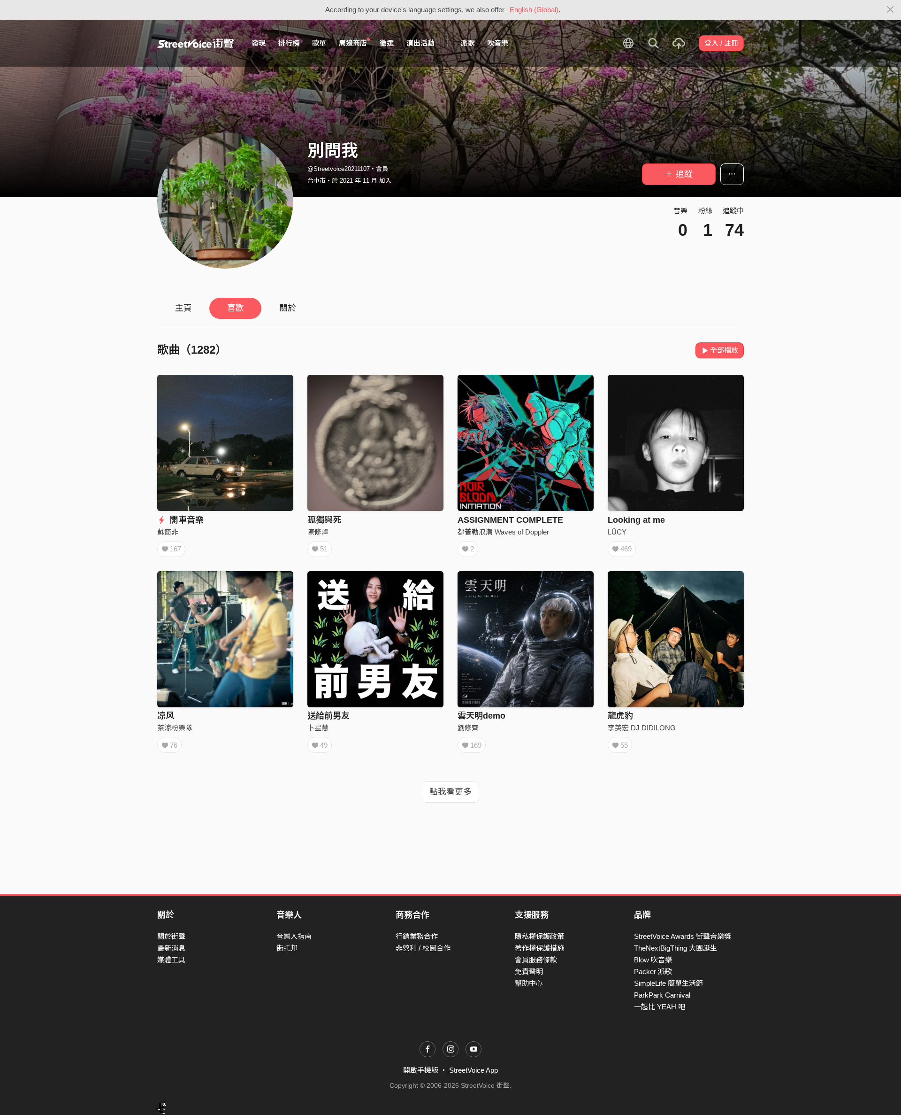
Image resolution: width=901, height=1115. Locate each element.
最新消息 (171, 948)
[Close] (890, 9)
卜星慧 (317, 728)
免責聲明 (529, 972)
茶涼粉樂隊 (174, 728)
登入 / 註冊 (721, 43)
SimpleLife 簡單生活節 (668, 983)
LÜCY (617, 532)
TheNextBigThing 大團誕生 (675, 948)
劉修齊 (468, 728)
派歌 (467, 43)
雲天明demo (481, 715)
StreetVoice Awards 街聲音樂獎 (682, 936)
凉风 (165, 715)
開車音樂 (186, 520)
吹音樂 (497, 43)
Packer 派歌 (653, 972)
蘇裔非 (167, 532)
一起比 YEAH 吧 (659, 1007)
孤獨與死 (324, 520)
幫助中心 (529, 983)
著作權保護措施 (539, 948)
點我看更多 (450, 792)
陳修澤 (317, 532)
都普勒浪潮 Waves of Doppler (503, 532)
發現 (259, 43)
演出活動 (420, 43)
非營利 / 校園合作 (423, 948)
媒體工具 (171, 960)
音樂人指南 (294, 936)
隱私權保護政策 (539, 936)
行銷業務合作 (417, 936)
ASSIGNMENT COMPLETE (510, 520)
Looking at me (636, 520)
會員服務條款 (536, 960)
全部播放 (724, 350)
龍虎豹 (620, 715)
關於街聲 (171, 936)
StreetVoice (196, 43)
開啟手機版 (420, 1070)
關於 (287, 308)
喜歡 (235, 308)
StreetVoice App (473, 1070)
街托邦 (287, 948)
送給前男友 (328, 715)
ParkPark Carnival (662, 995)
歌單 (319, 43)
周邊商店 (353, 43)
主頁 (183, 308)
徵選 (387, 43)
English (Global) (534, 10)
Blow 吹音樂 (653, 960)
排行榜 (288, 43)
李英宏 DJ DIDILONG (642, 728)
